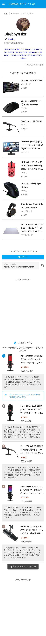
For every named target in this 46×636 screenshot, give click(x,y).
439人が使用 (26, 541)
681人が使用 (26, 421)
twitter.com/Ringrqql (20, 55)
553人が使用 (26, 461)
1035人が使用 (27, 371)
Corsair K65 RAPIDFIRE (31, 80)
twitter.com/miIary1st (13, 49)
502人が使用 (26, 501)
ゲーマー (15, 13)
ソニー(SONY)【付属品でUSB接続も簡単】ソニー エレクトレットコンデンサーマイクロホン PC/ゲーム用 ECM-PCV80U (32, 453)
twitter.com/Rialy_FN (17, 52)
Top (5, 13)
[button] (42, 265)
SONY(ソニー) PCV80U (31, 121)
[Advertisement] (23, 305)
